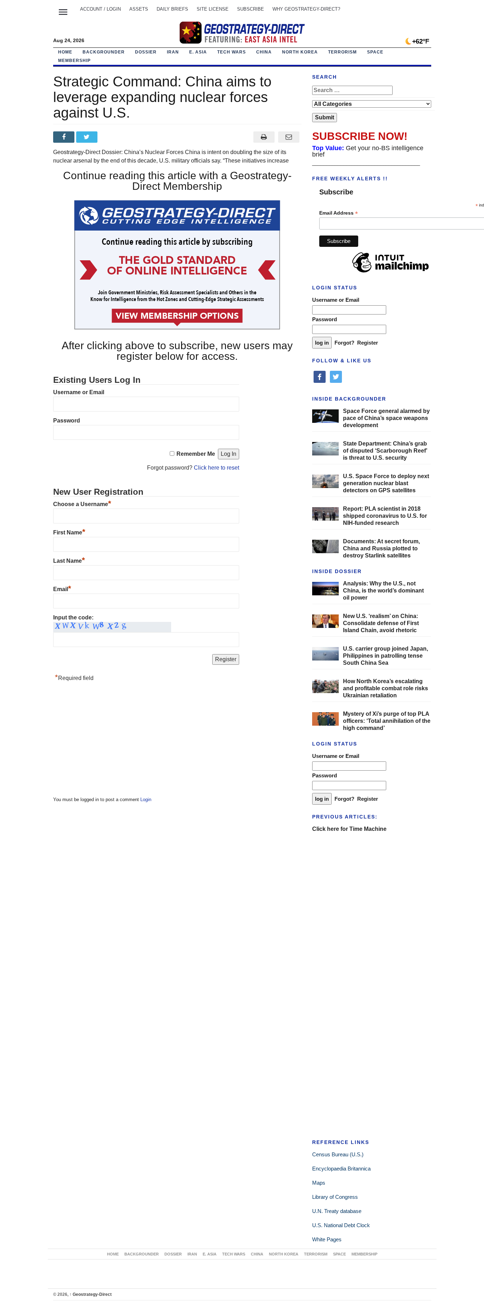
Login (145, 799)
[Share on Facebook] (64, 137)
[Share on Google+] (110, 137)
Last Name (69, 561)
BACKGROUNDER (104, 52)
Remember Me (195, 454)
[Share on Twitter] (87, 137)
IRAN (173, 52)
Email (62, 589)
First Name (69, 532)
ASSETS (138, 9)
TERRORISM (342, 52)
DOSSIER (146, 52)
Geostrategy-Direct (90, 1294)
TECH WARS (231, 52)
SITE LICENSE (213, 9)
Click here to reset (216, 468)
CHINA (264, 52)
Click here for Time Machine (349, 829)
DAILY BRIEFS (172, 9)
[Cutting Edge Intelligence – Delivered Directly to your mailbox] (242, 33)
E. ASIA (198, 52)
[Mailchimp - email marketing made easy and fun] (390, 273)
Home (65, 52)
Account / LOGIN (100, 9)
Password (66, 421)
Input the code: (73, 617)
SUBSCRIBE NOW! (359, 136)
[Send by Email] (289, 137)
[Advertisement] (106, 741)
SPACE (375, 52)
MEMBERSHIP (74, 60)
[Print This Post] (263, 137)
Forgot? (344, 343)
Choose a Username (82, 504)
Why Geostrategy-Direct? (306, 9)
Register (367, 343)
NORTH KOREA (300, 52)
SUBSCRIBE (250, 9)
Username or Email (78, 392)
